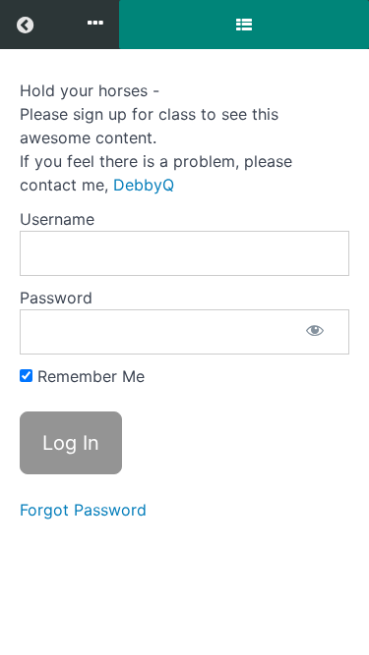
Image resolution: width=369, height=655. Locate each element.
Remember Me (88, 376)
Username (57, 219)
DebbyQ (143, 184)
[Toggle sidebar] (244, 24)
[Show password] (314, 332)
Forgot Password (83, 509)
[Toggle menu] (95, 24)
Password (56, 297)
